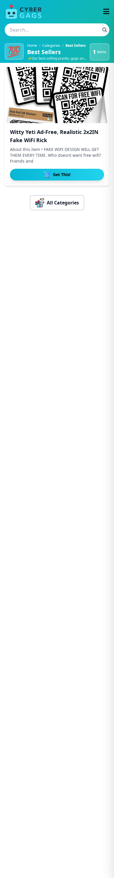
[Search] (104, 29)
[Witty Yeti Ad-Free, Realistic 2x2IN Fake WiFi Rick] (57, 95)
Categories (51, 45)
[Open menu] (106, 12)
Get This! (61, 174)
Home (32, 45)
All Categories (63, 202)
